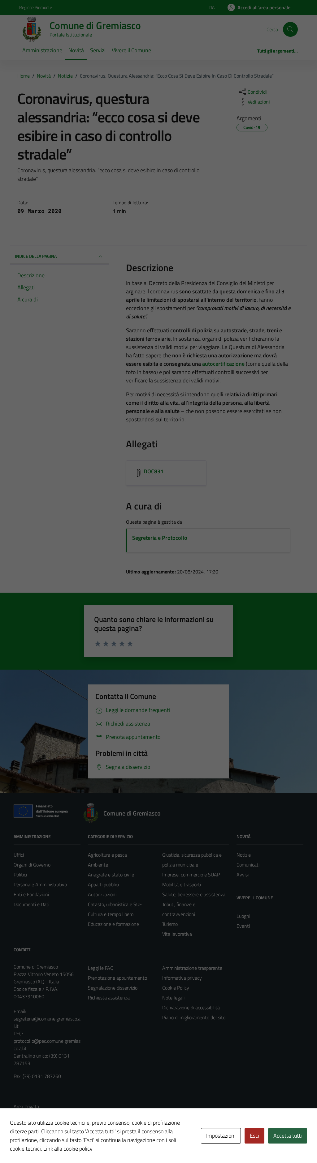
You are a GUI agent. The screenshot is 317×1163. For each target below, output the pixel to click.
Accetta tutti (287, 1135)
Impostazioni (221, 1135)
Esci (254, 1135)
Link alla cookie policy (68, 1148)
